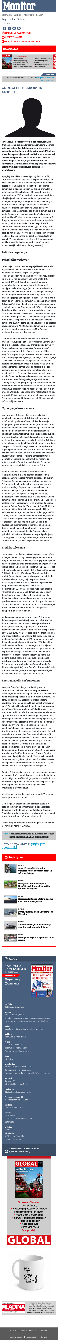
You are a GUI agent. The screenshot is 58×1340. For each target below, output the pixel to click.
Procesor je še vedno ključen (16, 1100)
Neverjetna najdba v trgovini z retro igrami (36, 938)
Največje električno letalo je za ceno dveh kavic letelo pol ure (35, 900)
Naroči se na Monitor (18, 32)
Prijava (21, 19)
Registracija (8, 19)
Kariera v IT (10, 1081)
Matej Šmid (41, 77)
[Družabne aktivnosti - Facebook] (4, 28)
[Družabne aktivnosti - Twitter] (8, 28)
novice (21, 865)
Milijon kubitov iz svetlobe (16, 1084)
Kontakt (39, 15)
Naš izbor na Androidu (14, 1136)
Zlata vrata (9, 1122)
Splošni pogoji (16, 1337)
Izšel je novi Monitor (13, 1044)
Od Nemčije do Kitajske (14, 1007)
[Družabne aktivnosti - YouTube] (13, 28)
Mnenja (50, 74)
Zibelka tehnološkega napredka (18, 1092)
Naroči (7, 833)
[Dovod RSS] (18, 28)
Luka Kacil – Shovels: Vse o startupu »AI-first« (24, 1029)
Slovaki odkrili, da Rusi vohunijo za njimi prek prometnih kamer (34, 926)
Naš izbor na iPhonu (13, 1139)
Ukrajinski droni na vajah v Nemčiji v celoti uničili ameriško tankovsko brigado (34, 886)
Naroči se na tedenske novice (22, 41)
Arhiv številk (13, 984)
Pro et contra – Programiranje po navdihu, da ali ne (26, 1021)
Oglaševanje (28, 15)
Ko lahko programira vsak (16, 1048)
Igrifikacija (9, 1133)
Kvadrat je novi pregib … (15, 1107)
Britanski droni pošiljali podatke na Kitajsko (35, 913)
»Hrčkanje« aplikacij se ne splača (18, 1066)
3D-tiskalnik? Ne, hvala (14, 1014)
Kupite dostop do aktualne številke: (24, 1148)
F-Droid (8, 1129)
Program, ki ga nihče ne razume (18, 1051)
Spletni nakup (13, 37)
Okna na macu (11, 1115)
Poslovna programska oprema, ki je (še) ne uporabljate (27, 1073)
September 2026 (11, 972)
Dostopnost (31, 1337)
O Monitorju (7, 15)
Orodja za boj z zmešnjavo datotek (19, 1118)
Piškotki (17, 15)
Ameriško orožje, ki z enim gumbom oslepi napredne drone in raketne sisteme (35, 871)
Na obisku (9, 1059)
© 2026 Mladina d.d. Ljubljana (23, 1330)
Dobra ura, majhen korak (15, 1037)
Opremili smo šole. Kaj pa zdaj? (18, 1070)
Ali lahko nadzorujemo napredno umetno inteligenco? (27, 1018)
